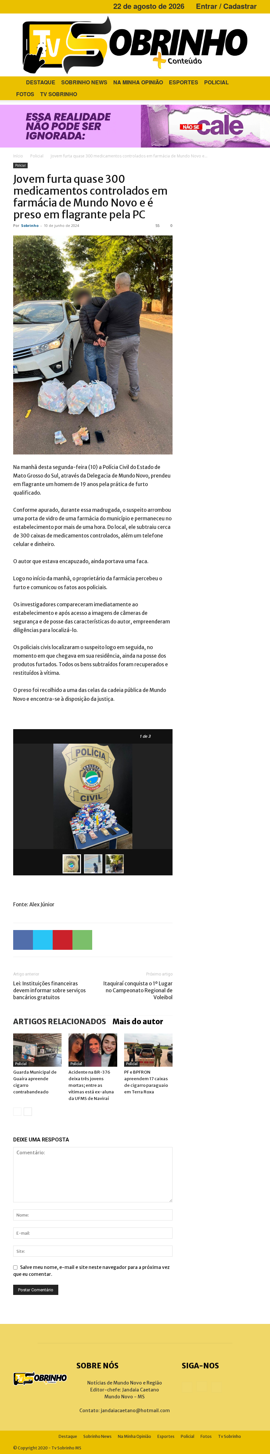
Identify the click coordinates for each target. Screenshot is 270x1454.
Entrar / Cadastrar (226, 6)
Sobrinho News (84, 82)
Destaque (40, 82)
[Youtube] (40, 6)
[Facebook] (18, 6)
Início (18, 156)
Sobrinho (30, 225)
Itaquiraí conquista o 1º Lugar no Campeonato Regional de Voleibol (138, 990)
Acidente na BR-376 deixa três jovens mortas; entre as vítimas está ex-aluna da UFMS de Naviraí (91, 1085)
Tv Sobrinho (58, 94)
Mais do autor (138, 1022)
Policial (216, 82)
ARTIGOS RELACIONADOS (59, 1022)
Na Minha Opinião (138, 82)
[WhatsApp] (82, 940)
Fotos (25, 94)
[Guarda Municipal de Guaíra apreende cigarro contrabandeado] (37, 1050)
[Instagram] (29, 6)
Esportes (183, 82)
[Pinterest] (62, 940)
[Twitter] (43, 940)
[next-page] (28, 1112)
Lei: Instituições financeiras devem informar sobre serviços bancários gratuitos (49, 990)
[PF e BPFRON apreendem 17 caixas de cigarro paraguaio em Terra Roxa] (148, 1050)
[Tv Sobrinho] (135, 45)
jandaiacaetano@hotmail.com (135, 1410)
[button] (249, 82)
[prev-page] (17, 1112)
